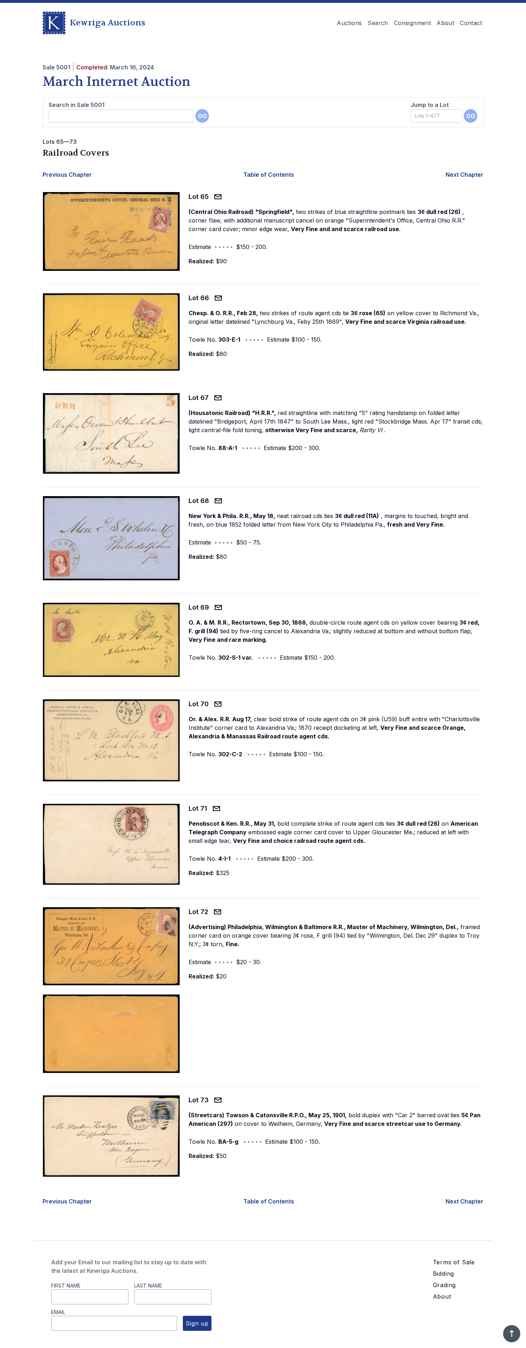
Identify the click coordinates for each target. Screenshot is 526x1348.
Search (377, 22)
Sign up (197, 1323)
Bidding (443, 1273)
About (445, 22)
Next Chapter (464, 174)
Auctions (349, 22)
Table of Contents (268, 174)
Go (202, 115)
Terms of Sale (454, 1262)
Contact (471, 22)
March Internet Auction (116, 81)
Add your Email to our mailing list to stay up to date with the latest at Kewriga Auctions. (128, 1266)
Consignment (412, 22)
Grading (444, 1285)
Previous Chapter (67, 174)
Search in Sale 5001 (76, 104)
